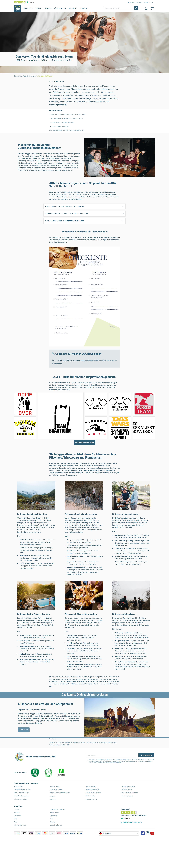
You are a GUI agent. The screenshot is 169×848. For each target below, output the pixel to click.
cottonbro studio (111, 742)
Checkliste (61, 199)
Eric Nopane (101, 742)
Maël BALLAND (64, 745)
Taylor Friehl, (69, 742)
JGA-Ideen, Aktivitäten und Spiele (43, 165)
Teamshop (84, 8)
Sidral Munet (53, 745)
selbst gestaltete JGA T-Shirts (91, 383)
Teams (38, 8)
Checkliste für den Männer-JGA (62, 122)
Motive (48, 8)
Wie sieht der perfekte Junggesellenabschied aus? (67, 114)
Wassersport (35, 566)
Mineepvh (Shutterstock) (57, 742)
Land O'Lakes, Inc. (91, 742)
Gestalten (61, 8)
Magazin (72, 8)
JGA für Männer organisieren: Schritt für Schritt (66, 118)
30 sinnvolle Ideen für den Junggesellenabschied (67, 130)
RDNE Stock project (79, 742)
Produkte (28, 8)
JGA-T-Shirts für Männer (60, 126)
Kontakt (146, 2)
